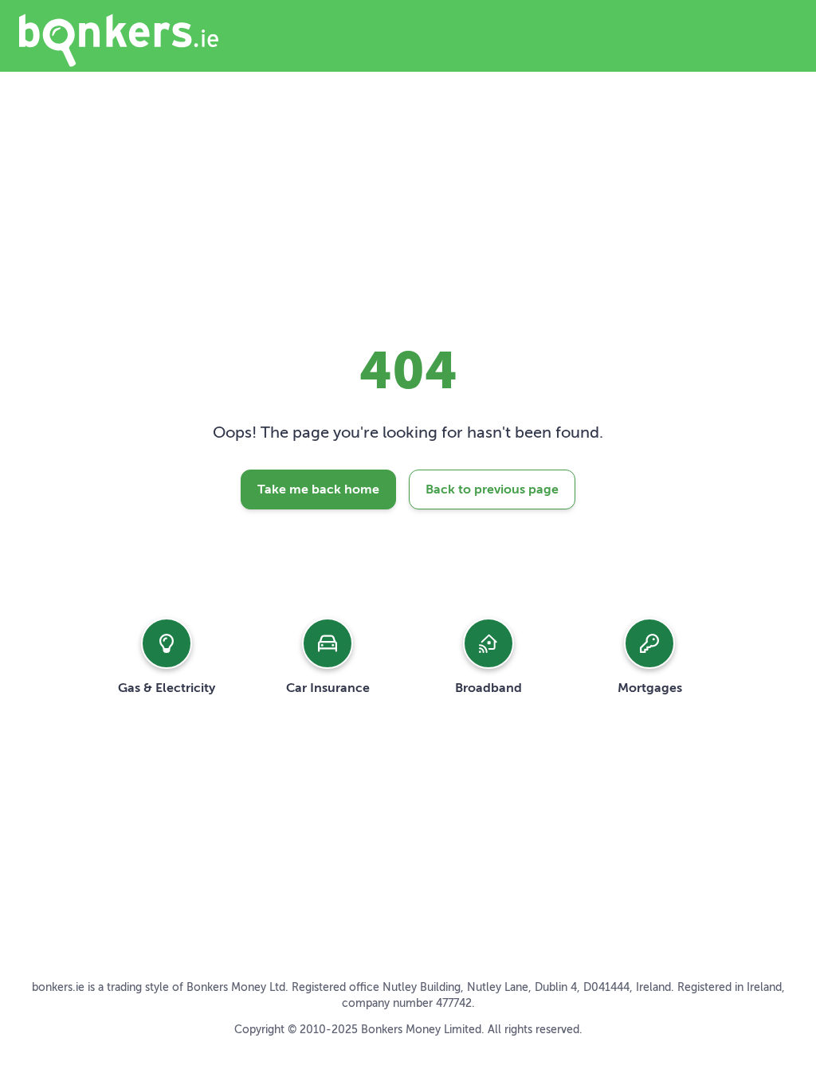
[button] (166, 656)
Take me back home (318, 489)
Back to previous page (492, 489)
